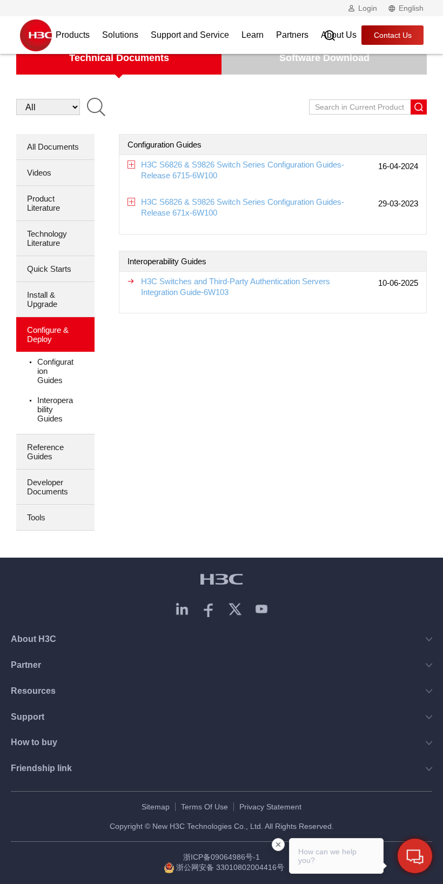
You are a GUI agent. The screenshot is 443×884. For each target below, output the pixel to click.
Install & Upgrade (42, 299)
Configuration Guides (55, 371)
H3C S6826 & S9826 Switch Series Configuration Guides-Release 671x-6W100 (242, 207)
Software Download (324, 57)
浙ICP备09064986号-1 (221, 857)
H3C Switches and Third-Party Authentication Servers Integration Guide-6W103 (235, 287)
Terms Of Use (204, 806)
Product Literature (43, 203)
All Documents (53, 146)
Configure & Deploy (48, 334)
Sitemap (156, 806)
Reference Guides (45, 452)
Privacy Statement (270, 806)
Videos (39, 172)
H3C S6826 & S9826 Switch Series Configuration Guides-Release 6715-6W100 (242, 170)
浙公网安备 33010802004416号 (230, 867)
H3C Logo (35, 35)
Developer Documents (47, 487)
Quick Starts (49, 268)
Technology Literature (47, 238)
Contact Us (393, 35)
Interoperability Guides (55, 409)
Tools (36, 517)
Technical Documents (119, 57)
